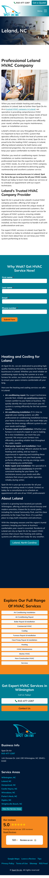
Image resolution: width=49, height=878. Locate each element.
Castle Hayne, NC (9, 789)
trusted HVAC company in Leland (20, 109)
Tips (39, 859)
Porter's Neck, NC (9, 796)
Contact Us (24, 708)
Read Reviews (9, 832)
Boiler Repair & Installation (24, 622)
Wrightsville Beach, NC (11, 804)
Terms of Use (22, 863)
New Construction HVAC (24, 658)
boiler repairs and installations (18, 468)
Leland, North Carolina (24, 542)
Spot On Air (17, 870)
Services (24, 663)
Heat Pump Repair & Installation (24, 640)
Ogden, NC (6, 800)
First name (8, 277)
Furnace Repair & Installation (24, 635)
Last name (8, 287)
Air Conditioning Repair (24, 617)
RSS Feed (43, 863)
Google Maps (14, 859)
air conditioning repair (34, 398)
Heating (24, 645)
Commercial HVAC (24, 626)
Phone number (10, 308)
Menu (39, 11)
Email (5, 298)
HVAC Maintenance (24, 649)
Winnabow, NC (8, 792)
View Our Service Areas (11, 809)
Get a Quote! (39, 2)
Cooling (24, 631)
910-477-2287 (23, 3)
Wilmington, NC (8, 777)
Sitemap (33, 863)
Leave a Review (28, 859)
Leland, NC (6, 781)
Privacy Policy (8, 863)
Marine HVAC (24, 654)
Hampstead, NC (8, 785)
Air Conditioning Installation (24, 612)
